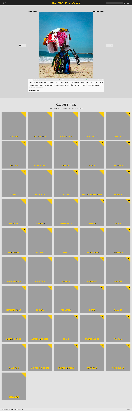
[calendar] (125, 3)
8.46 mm (71, 79)
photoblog (66, 3)
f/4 (67, 79)
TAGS (35, 79)
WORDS (31, 79)
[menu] (128, 3)
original (36, 90)
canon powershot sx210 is (53, 79)
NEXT (111, 45)
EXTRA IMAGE (100, 79)
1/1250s (63, 79)
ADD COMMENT (42, 79)
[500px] (6, 3)
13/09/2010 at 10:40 (79, 79)
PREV (20, 45)
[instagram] (4, 3)
